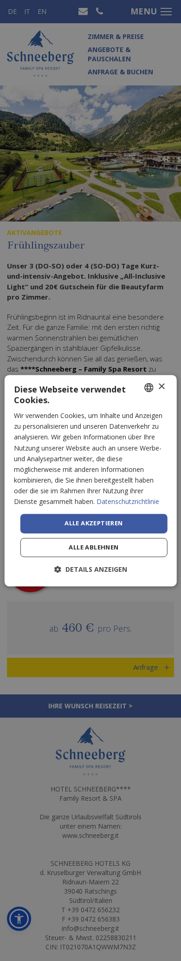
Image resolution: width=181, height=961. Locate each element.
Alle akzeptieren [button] (94, 523)
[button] (90, 569)
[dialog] (91, 480)
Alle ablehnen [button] (93, 547)
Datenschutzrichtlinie (128, 501)
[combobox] (148, 387)
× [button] (161, 386)
